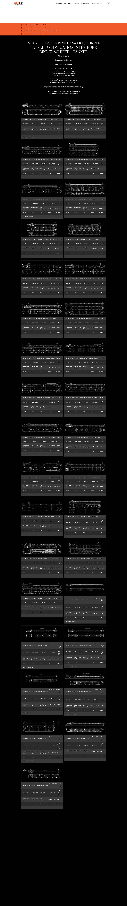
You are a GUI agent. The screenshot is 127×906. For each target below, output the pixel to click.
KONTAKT (99, 3)
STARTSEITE (59, 3)
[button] (108, 3)
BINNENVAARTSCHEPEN (39, 27)
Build (27, 24)
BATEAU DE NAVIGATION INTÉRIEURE (44, 30)
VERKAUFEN (76, 3)
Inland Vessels (35, 24)
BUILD (65, 3)
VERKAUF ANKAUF (85, 3)
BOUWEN (28, 27)
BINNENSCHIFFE (35, 33)
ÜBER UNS (93, 3)
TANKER (45, 24)
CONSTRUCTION (29, 30)
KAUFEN (70, 3)
